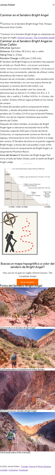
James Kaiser (7, 4)
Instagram (13, 470)
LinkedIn (4, 470)
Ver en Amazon (27, 282)
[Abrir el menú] (53, 4)
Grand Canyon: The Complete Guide (35, 37)
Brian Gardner (44, 466)
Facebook (23, 470)
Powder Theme (28, 466)
